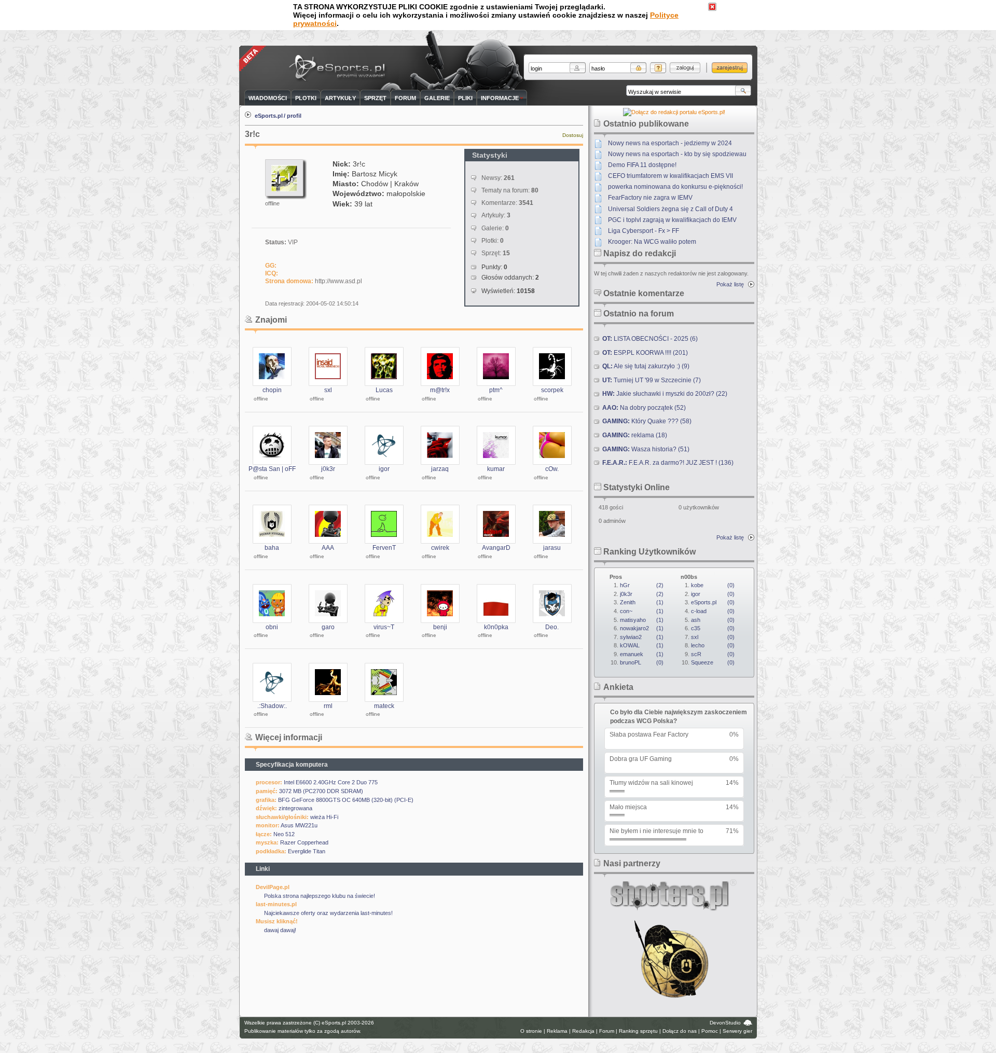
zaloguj (685, 67)
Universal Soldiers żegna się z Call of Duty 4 (670, 209)
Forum (606, 1031)
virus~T (384, 627)
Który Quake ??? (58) (646, 421)
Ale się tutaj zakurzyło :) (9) (645, 366)
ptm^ (496, 390)
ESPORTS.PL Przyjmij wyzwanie (339, 68)
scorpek (552, 390)
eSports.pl (269, 116)
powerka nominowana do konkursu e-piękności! (675, 186)
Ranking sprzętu (638, 1031)
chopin (272, 390)
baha (272, 547)
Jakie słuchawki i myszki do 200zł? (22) (664, 393)
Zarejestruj (730, 67)
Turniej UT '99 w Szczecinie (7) (651, 380)
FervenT (384, 547)
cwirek (440, 547)
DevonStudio (725, 1023)
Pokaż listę (730, 284)
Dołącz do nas (679, 1031)
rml (328, 706)
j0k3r (328, 469)
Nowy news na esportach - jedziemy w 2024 (670, 143)
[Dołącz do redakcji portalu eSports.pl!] (674, 112)
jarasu (552, 547)
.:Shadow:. (272, 706)
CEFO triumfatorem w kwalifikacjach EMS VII (670, 175)
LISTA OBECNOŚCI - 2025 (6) (650, 338)
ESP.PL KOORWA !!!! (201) (645, 352)
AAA (328, 547)
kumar (496, 469)
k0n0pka (496, 627)
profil (294, 116)
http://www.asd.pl (338, 281)
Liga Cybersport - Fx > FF (643, 230)
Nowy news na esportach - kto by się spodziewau (677, 154)
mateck (384, 706)
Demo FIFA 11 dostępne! (642, 165)
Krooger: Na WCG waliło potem (652, 241)
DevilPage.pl (272, 887)
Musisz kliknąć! (277, 921)
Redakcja (583, 1031)
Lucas (384, 390)
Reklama (557, 1031)
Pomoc (709, 1031)
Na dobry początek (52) (644, 407)
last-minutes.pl (276, 904)
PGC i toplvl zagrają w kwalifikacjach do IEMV (672, 220)
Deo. (552, 627)
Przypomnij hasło (658, 67)
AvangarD (496, 547)
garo (328, 627)
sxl (328, 390)
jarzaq (440, 469)
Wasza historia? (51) (645, 449)
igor (384, 469)
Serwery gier (737, 1031)
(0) (641, 662)
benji (440, 627)
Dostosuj (572, 135)
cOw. (552, 469)
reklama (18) (634, 435)
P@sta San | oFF (272, 469)
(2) (641, 585)
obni (272, 627)
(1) (641, 602)
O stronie (531, 1031)
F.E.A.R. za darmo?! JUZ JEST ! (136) (668, 462)
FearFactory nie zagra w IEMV (650, 197)
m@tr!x (440, 390)
